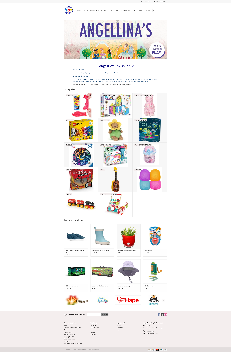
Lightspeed (96, 349)
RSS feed (93, 334)
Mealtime (99, 10)
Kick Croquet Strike (72, 286)
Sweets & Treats (121, 10)
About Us (66, 325)
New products (95, 327)
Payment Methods (69, 334)
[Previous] (67, 300)
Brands (148, 10)
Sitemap (66, 341)
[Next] (163, 300)
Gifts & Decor (109, 10)
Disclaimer (67, 330)
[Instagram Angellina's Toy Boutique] (165, 314)
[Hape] (102, 300)
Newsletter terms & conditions (73, 343)
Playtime (86, 10)
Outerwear (140, 10)
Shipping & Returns (69, 337)
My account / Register (161, 1)
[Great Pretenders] (77, 300)
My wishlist (120, 330)
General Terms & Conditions (72, 327)
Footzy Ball (148, 250)
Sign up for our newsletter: (74, 315)
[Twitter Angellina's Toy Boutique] (162, 314)
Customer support (69, 339)
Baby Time (131, 10)
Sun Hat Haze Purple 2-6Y (126, 286)
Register (119, 325)
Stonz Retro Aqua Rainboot (100, 250)
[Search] (153, 10)
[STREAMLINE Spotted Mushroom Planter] (129, 236)
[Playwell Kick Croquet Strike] (76, 271)
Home (79, 10)
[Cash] (149, 349)
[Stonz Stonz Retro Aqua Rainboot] (102, 236)
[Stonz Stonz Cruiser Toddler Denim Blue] (76, 236)
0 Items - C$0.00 (147, 1)
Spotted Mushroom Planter (127, 250)
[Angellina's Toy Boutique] (69, 10)
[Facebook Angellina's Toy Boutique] (159, 314)
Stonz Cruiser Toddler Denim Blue (75, 251)
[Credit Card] (153, 349)
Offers (92, 330)
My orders (120, 327)
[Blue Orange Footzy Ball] (155, 236)
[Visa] (161, 349)
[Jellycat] (128, 300)
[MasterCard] (157, 349)
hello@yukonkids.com (152, 333)
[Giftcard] (165, 349)
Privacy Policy (68, 332)
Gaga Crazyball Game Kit (100, 286)
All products (94, 325)
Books (92, 10)
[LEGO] (154, 300)
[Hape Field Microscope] (155, 271)
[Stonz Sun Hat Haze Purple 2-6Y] (129, 271)
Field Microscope (150, 286)
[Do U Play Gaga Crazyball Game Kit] (102, 271)
